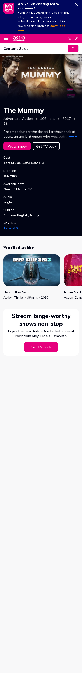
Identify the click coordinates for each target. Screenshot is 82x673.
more (72, 136)
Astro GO (10, 228)
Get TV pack (46, 146)
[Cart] (70, 38)
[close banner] (76, 3)
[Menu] (6, 38)
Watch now (17, 146)
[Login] (77, 38)
